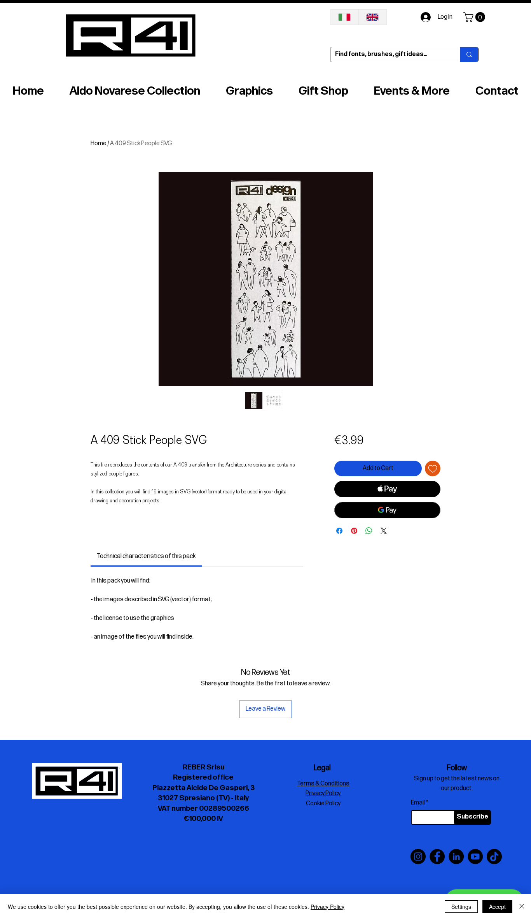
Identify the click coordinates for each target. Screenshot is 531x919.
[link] (146, 556)
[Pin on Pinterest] (354, 530)
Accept (497, 906)
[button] (475, 17)
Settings (461, 906)
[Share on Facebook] (339, 530)
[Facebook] (437, 856)
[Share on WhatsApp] (369, 530)
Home (99, 143)
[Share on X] (383, 530)
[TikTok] (494, 856)
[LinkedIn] (456, 856)
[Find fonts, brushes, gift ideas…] (469, 54)
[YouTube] (475, 856)
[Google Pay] (387, 510)
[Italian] (344, 17)
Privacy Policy (327, 906)
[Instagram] (418, 856)
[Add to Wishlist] (432, 468)
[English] (372, 17)
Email (418, 803)
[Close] (521, 906)
